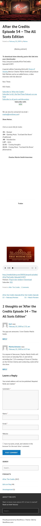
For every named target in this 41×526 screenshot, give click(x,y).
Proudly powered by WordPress (13, 520)
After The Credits (14, 287)
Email (5, 424)
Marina (25, 41)
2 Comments (25, 287)
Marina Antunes (15, 347)
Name (5, 413)
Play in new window (16, 280)
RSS (11, 282)
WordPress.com (8, 522)
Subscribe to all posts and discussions (16, 99)
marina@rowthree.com (11, 114)
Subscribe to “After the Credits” (13, 92)
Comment (6, 389)
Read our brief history (10, 504)
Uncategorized (8, 489)
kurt (10, 324)
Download (28, 280)
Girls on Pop (7, 484)
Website (5, 434)
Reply (5, 339)
